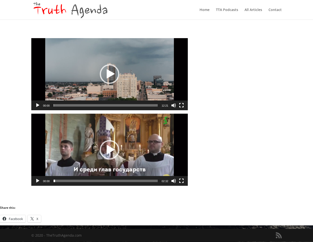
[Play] (37, 105)
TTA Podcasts (227, 10)
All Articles (253, 10)
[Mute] (173, 105)
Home (205, 10)
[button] (109, 74)
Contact (275, 10)
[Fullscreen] (181, 105)
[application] (109, 74)
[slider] (106, 105)
